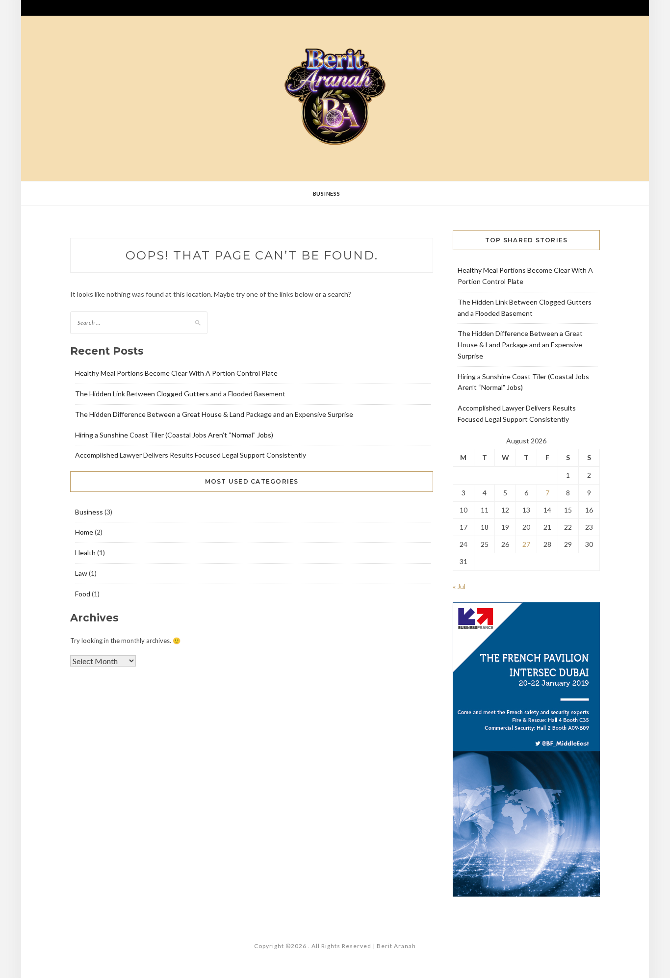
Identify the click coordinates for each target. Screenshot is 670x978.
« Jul (459, 586)
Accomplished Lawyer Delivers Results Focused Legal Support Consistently (190, 455)
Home (84, 532)
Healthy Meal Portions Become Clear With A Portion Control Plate (176, 373)
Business (326, 193)
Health (85, 552)
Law (81, 573)
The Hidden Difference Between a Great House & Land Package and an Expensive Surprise (214, 414)
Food (82, 594)
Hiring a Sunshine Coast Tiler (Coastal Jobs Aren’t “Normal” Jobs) (174, 435)
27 (526, 544)
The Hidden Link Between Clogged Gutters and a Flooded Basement (180, 393)
